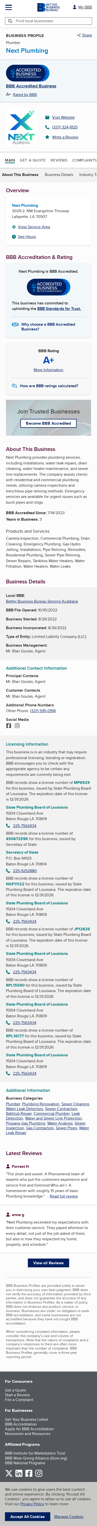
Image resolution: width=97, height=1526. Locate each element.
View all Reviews (48, 1263)
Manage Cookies (68, 1516)
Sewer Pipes (66, 1128)
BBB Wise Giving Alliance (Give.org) (36, 1458)
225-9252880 (25, 870)
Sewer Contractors (61, 1109)
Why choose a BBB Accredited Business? (48, 326)
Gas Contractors (40, 1128)
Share (87, 35)
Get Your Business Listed (26, 1419)
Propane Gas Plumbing (25, 1123)
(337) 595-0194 (43, 711)
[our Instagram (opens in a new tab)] (39, 1476)
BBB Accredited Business (31, 86)
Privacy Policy (32, 1504)
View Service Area (34, 226)
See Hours (27, 236)
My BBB (85, 7)
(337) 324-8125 (65, 127)
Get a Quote (33, 160)
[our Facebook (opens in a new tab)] (29, 1476)
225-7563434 (24, 825)
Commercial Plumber (52, 1113)
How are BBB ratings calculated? (49, 386)
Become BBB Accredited (48, 423)
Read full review (64, 1196)
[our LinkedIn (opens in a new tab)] (19, 1476)
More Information (48, 370)
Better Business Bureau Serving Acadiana (42, 601)
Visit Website (63, 117)
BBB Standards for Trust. (59, 308)
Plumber (13, 1104)
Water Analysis (60, 1123)
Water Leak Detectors (24, 1109)
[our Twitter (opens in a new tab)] (9, 1476)
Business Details (59, 174)
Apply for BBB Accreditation (29, 1429)
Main (10, 160)
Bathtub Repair (19, 1113)
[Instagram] (17, 726)
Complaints (84, 160)
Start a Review (17, 1395)
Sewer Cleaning (75, 1104)
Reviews (59, 160)
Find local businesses (34, 21)
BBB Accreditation (21, 1424)
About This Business (20, 174)
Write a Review (65, 137)
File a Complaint (19, 1400)
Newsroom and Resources (27, 1434)
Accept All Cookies (27, 1517)
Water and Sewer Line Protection (53, 1118)
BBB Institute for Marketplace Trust (35, 1453)
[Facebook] (8, 726)
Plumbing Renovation (40, 1104)
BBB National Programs (25, 1463)
